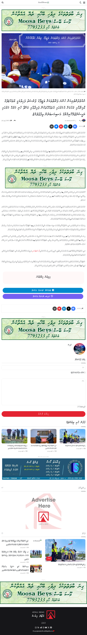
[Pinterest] (61, 126)
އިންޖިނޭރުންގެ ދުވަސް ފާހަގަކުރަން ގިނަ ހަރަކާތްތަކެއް (75, 446)
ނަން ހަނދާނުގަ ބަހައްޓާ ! (77, 372)
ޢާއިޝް (80, 121)
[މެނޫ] (84, 3)
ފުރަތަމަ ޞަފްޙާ (81, 91)
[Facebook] (75, 126)
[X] (70, 126)
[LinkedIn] (66, 126)
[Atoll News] (43, 2)
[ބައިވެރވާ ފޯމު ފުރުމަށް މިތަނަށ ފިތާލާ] (45, 178)
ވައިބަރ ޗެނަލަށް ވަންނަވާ (41, 296)
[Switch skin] (81, 3)
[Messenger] (56, 126)
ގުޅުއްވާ (43, 623)
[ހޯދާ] (3, 3)
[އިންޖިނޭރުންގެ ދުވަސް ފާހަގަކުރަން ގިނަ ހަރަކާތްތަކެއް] (72, 436)
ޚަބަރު (76, 91)
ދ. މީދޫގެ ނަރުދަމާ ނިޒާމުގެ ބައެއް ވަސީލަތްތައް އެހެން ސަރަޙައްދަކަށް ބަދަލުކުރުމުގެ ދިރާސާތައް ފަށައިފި (15, 555)
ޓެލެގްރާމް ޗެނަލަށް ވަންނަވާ (41, 290)
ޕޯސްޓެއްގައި (36, 251)
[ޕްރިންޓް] (52, 126)
